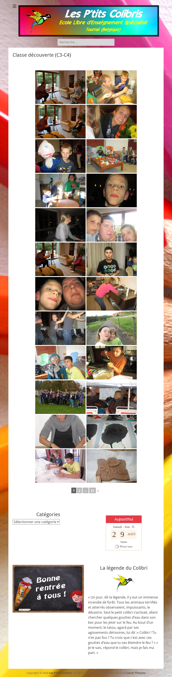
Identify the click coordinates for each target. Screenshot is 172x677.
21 (92, 490)
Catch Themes (136, 673)
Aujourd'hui (124, 519)
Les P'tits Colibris (60, 673)
